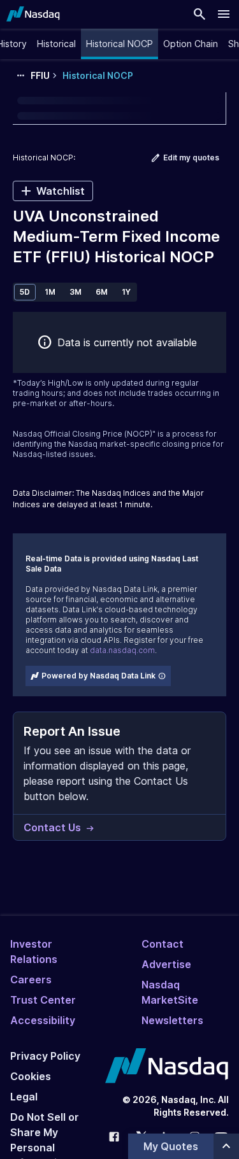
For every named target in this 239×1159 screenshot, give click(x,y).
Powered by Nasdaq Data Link (98, 675)
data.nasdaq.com (122, 650)
